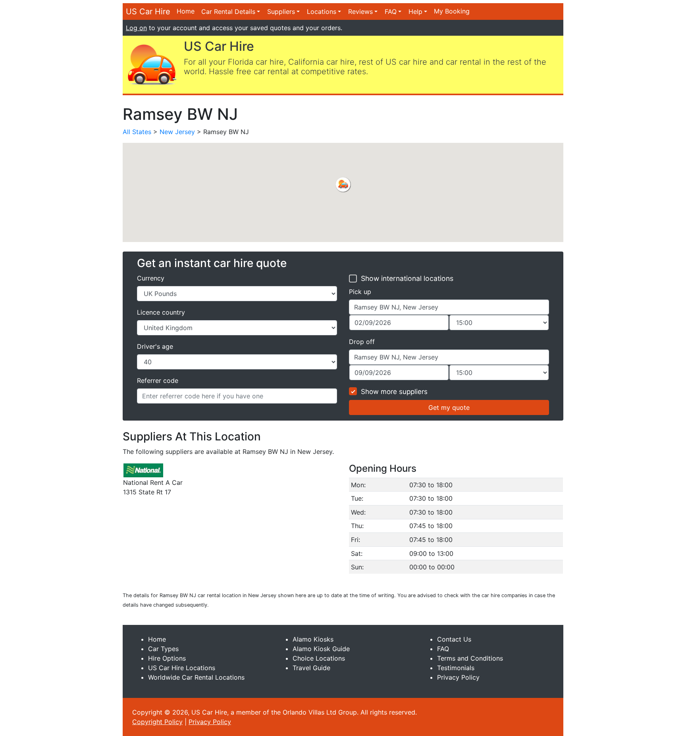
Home (186, 11)
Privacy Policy (458, 677)
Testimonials (455, 668)
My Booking (452, 11)
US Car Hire (148, 11)
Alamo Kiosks (313, 639)
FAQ (391, 11)
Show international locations (407, 278)
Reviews (360, 11)
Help (415, 11)
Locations (321, 11)
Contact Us (454, 639)
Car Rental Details (228, 11)
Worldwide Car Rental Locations (196, 677)
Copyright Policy (157, 722)
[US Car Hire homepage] (151, 64)
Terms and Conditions (470, 658)
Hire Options (167, 658)
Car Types (163, 649)
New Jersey (177, 132)
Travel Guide (311, 668)
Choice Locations (319, 658)
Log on (136, 28)
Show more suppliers (394, 392)
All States (137, 132)
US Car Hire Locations (181, 668)
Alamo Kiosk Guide (321, 649)
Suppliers (281, 11)
